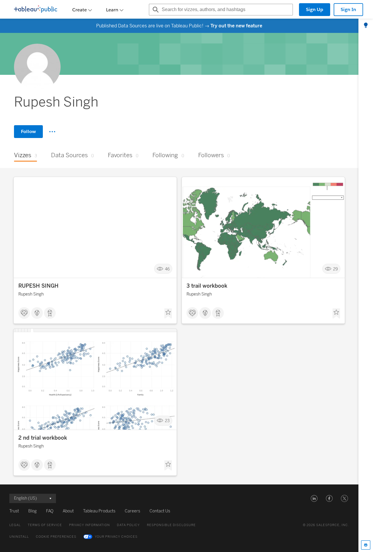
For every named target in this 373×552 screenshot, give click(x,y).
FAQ (49, 511)
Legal (15, 525)
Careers (132, 511)
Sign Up (314, 9)
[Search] (154, 9)
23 (167, 420)
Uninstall (19, 537)
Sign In (348, 9)
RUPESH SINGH (38, 286)
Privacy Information (89, 525)
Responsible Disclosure (171, 525)
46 (167, 268)
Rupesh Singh (31, 294)
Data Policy (128, 525)
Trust (14, 511)
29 (335, 268)
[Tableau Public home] (35, 9)
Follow (28, 131)
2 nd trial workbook (42, 438)
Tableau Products (99, 511)
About (68, 511)
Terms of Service (45, 525)
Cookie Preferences (56, 537)
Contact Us (159, 511)
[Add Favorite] (168, 313)
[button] (314, 498)
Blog (32, 511)
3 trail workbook (206, 286)
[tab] (365, 25)
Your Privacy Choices (116, 537)
